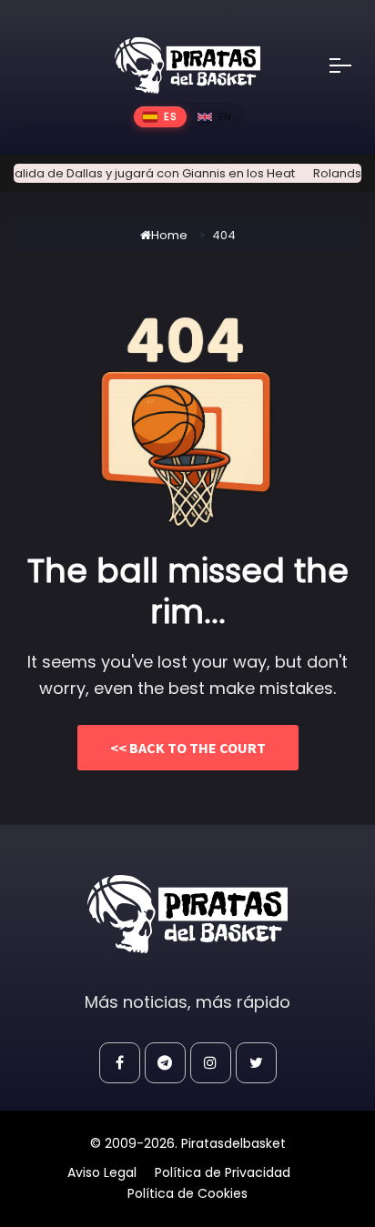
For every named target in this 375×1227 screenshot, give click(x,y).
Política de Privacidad (222, 1172)
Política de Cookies (187, 1193)
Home (169, 235)
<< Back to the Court (188, 748)
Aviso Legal (102, 1172)
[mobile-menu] (352, 65)
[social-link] (119, 1062)
